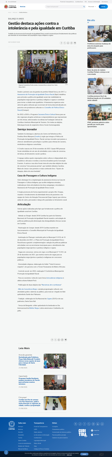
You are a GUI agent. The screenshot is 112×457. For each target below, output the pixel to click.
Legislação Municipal (40, 440)
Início (9, 12)
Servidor (20, 432)
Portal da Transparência (67, 1)
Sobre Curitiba (22, 440)
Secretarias (105, 1)
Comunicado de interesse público (61, 432)
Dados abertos (38, 432)
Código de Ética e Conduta (41, 449)
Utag (35, 446)
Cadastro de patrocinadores (60, 437)
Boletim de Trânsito (23, 446)
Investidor (21, 435)
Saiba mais (69, 455)
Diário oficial (37, 443)
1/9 (66, 84)
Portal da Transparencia (40, 426)
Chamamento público (58, 429)
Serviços (20, 426)
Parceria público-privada (59, 435)
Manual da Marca (23, 449)
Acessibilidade (12, 1)
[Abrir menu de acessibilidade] (6, 452)
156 (86, 1)
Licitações (55, 426)
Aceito (84, 454)
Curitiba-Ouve (79, 1)
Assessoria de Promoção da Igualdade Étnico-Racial (36, 94)
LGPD (35, 429)
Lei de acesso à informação (41, 435)
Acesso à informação (94, 1)
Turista (20, 437)
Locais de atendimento (24, 443)
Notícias (15, 12)
